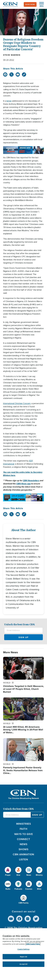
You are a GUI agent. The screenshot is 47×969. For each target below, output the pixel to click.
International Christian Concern (17, 403)
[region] (23, 948)
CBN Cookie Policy (33, 944)
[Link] (24, 74)
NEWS (23, 844)
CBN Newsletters (31, 480)
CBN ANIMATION (23, 854)
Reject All (23, 956)
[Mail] (18, 74)
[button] (40, 4)
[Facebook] (5, 74)
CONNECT (23, 839)
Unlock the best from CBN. (19, 624)
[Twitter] (11, 74)
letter (9, 101)
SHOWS (23, 849)
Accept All (23, 964)
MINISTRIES (23, 824)
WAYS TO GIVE (23, 834)
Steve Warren (11, 55)
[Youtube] (11, 919)
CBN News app (23, 483)
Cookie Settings (23, 949)
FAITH (23, 829)
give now (30, 4)
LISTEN (23, 859)
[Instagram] (28, 919)
